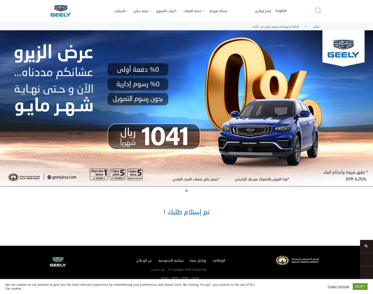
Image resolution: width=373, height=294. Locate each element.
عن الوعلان (144, 260)
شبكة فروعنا (218, 11)
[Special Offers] (366, 259)
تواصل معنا (198, 260)
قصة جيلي (140, 11)
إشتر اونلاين (263, 11)
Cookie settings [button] (338, 286)
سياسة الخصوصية (171, 260)
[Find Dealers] (366, 246)
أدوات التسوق (165, 11)
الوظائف (218, 260)
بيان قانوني (158, 269)
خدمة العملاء (192, 11)
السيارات (119, 11)
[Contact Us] (366, 272)
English (281, 11)
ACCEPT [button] (360, 286)
